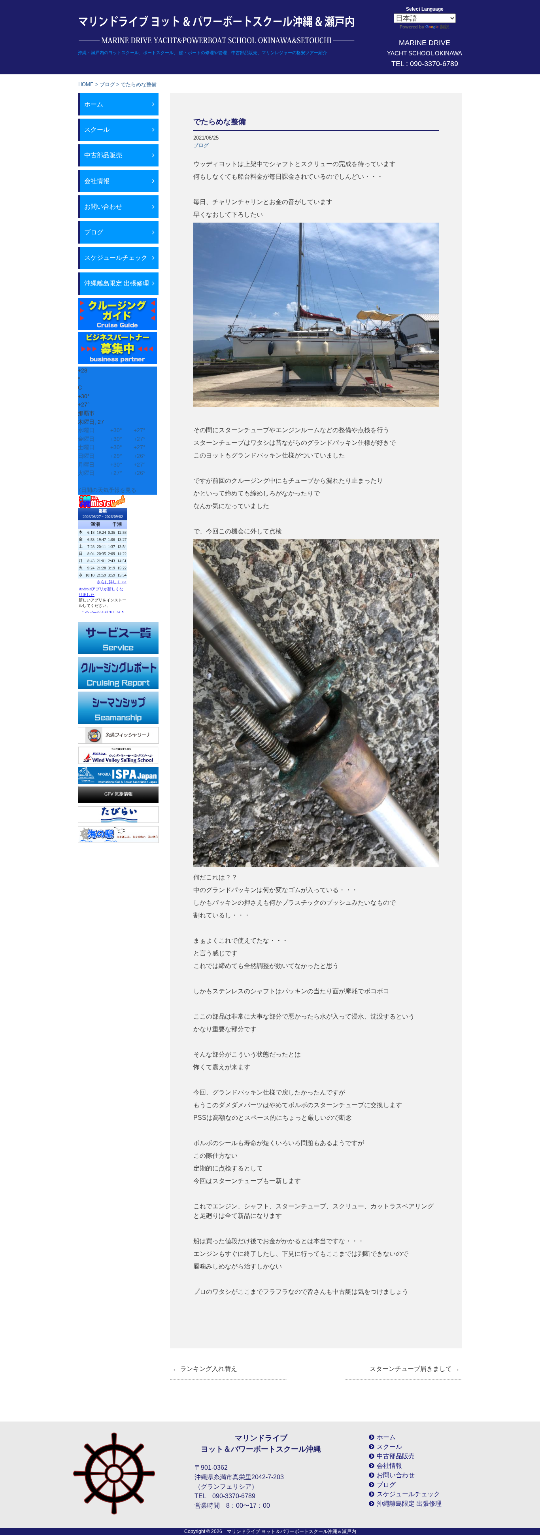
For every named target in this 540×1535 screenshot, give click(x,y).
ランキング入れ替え (204, 1368)
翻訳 (444, 27)
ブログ (107, 84)
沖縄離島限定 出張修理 (116, 283)
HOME (86, 84)
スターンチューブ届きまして (415, 1368)
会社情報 (97, 181)
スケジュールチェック (115, 257)
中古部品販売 (103, 155)
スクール (97, 129)
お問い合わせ (103, 206)
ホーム (93, 104)
